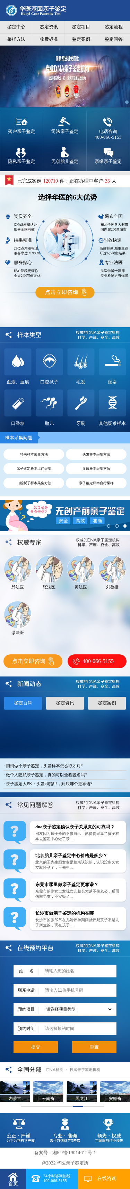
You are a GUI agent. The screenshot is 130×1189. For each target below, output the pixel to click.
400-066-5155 (98, 661)
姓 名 (26, 970)
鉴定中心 (16, 26)
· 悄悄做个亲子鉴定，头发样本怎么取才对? (43, 765)
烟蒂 (112, 381)
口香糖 (18, 423)
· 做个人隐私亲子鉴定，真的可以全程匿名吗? (45, 774)
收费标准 (49, 39)
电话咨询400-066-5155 (108, 134)
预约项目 (26, 1009)
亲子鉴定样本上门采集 (34, 468)
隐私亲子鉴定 (21, 161)
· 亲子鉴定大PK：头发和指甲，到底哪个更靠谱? (47, 783)
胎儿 (49, 423)
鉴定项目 (81, 26)
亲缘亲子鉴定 (108, 161)
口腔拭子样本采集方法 (34, 483)
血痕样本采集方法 (96, 468)
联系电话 (26, 990)
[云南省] (48, 1083)
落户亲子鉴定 (21, 131)
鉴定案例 (81, 39)
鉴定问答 (114, 39)
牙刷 (80, 423)
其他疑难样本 (112, 423)
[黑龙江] (81, 1083)
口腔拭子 (49, 381)
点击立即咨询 (28, 661)
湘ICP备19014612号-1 (74, 1152)
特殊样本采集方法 (34, 454)
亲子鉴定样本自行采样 (96, 483)
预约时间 (26, 1028)
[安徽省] (115, 1083)
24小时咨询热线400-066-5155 (56, 1178)
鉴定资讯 (49, 26)
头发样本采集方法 (96, 454)
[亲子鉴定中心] (65, 55)
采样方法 (16, 39)
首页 (13, 1183)
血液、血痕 (18, 381)
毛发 (80, 381)
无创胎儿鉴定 (64, 161)
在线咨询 (106, 1178)
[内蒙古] (15, 1083)
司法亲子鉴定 (64, 131)
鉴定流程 (114, 26)
